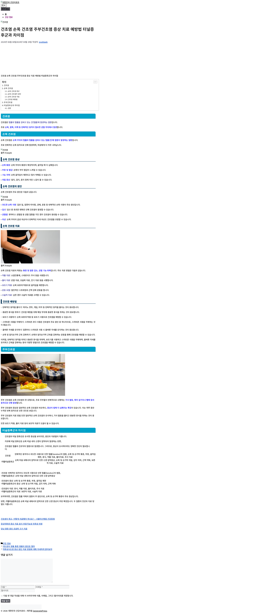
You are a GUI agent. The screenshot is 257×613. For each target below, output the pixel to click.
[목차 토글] (94, 82)
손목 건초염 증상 (13, 91)
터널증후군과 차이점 (12, 105)
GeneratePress (40, 610)
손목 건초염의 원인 (14, 94)
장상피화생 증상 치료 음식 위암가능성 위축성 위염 (21, 523)
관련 (9, 108)
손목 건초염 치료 (13, 96)
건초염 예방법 (12, 99)
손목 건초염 (8, 88)
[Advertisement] (48, 58)
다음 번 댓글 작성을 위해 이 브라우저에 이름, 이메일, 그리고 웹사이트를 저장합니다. (38, 595)
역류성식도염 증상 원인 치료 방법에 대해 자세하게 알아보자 (27, 549)
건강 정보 (9, 17)
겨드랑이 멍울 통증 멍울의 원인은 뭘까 (19, 546)
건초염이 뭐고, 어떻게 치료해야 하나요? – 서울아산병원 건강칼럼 (28, 518)
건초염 (6, 85)
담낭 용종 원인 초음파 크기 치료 (14, 528)
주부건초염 (8, 102)
